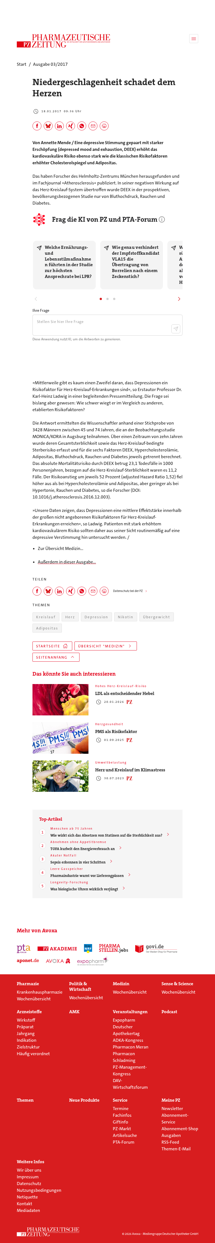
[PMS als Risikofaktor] (60, 738)
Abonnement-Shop (180, 1129)
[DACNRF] (88, 948)
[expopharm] (93, 960)
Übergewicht (156, 617)
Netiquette (27, 1197)
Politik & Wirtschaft (80, 986)
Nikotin (126, 617)
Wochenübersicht (34, 999)
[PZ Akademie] (57, 948)
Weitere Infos (30, 1162)
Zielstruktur (28, 1047)
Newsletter (172, 1108)
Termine (120, 1108)
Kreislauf (46, 617)
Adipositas (47, 628)
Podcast (169, 1012)
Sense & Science (177, 984)
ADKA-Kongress (128, 1040)
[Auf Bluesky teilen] (48, 125)
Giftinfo (120, 1122)
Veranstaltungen (130, 1012)
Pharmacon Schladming (124, 1057)
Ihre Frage (40, 310)
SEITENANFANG (51, 657)
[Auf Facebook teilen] (36, 125)
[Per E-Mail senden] (92, 125)
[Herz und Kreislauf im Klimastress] (60, 776)
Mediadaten (28, 1210)
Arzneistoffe (29, 1012)
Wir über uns (29, 1170)
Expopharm (124, 1020)
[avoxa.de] (58, 960)
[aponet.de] (28, 960)
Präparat (25, 1027)
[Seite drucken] (104, 125)
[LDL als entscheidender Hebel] (60, 700)
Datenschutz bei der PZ (128, 591)
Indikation (26, 1040)
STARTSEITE (48, 646)
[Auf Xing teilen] (70, 125)
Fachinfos (122, 1115)
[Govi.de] (156, 948)
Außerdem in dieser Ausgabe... (67, 562)
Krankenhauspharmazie (39, 992)
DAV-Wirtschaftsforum (130, 1084)
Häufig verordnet (33, 1054)
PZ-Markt (122, 1129)
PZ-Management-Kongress (130, 1070)
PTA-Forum (123, 1142)
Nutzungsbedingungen (39, 1190)
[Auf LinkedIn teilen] (59, 125)
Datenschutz (29, 1183)
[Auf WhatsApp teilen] (81, 125)
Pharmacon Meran (130, 1047)
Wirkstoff (26, 1020)
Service (120, 1100)
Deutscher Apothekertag (126, 1030)
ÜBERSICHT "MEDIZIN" (101, 646)
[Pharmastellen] (113, 948)
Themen (25, 1100)
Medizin (121, 984)
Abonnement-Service (175, 1118)
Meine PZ (171, 1100)
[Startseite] (48, 1231)
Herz (70, 617)
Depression (96, 617)
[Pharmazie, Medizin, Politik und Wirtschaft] (64, 41)
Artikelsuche (125, 1135)
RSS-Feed (170, 1142)
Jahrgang (26, 1033)
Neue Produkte (84, 1100)
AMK (74, 1012)
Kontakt (24, 1204)
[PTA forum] (24, 948)
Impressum (28, 1177)
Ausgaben (171, 1135)
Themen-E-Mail (176, 1149)
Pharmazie (28, 984)
